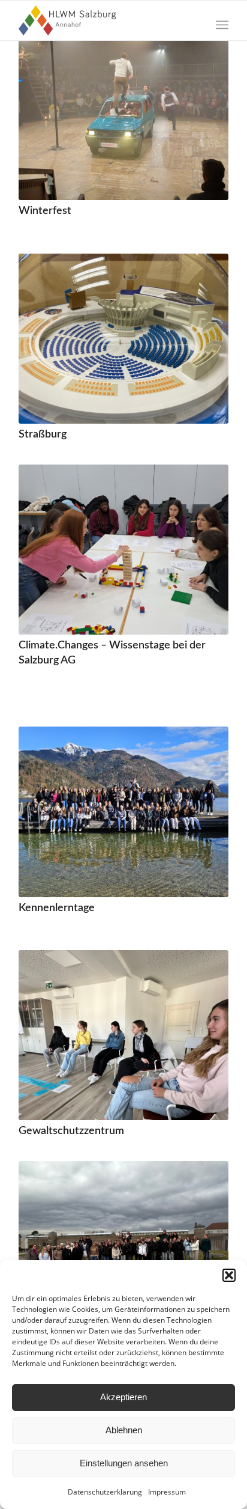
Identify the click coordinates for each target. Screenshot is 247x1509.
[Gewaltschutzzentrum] (123, 1035)
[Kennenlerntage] (123, 812)
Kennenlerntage (57, 908)
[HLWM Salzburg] (102, 20)
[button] (229, 1275)
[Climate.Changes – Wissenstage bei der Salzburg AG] (123, 550)
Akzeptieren (123, 1397)
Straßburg (43, 434)
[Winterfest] (123, 115)
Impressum (167, 1492)
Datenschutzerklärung (105, 1492)
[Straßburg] (123, 339)
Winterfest (45, 211)
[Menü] (222, 24)
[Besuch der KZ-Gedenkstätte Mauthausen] (123, 1246)
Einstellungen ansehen (124, 1463)
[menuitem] (222, 24)
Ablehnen (124, 1430)
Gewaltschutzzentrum (71, 1131)
